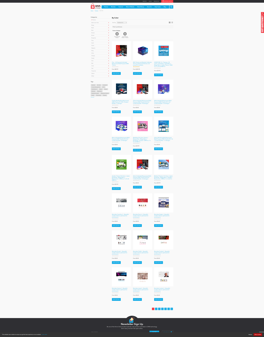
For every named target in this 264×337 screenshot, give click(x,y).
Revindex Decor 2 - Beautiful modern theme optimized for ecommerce (140, 216)
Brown (92, 35)
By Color (99, 85)
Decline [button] (250, 334)
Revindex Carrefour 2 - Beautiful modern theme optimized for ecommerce (120, 216)
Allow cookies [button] (258, 334)
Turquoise (93, 70)
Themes (94, 19)
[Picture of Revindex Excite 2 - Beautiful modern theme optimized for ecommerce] (121, 239)
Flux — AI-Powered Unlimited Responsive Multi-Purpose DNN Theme (120, 64)
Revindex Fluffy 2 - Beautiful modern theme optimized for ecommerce (140, 253)
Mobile (105, 89)
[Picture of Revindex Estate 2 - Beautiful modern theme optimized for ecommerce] (163, 202)
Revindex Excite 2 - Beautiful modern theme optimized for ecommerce (119, 253)
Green (92, 45)
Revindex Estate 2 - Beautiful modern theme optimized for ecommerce (161, 216)
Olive (92, 53)
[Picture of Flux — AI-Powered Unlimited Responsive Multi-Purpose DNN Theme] (121, 50)
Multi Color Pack (95, 22)
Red (92, 63)
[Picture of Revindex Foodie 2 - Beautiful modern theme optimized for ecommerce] (163, 239)
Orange (93, 55)
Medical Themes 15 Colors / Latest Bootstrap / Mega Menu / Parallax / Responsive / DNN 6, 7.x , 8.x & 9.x (163, 177)
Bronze (93, 32)
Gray (92, 40)
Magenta (93, 48)
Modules (93, 91)
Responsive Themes (104, 93)
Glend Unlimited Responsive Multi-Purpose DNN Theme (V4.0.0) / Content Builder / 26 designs (142, 177)
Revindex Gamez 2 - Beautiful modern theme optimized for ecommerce (119, 290)
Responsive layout (95, 93)
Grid (169, 22)
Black (92, 27)
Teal (92, 68)
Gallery (100, 89)
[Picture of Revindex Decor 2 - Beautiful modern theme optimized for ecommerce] (142, 202)
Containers (105, 85)
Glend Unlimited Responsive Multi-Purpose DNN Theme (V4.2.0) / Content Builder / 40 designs (142, 102)
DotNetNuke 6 (94, 89)
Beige (92, 25)
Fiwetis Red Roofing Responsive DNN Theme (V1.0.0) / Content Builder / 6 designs (120, 102)
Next (168, 309)
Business (93, 85)
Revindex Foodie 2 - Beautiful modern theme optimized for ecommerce (162, 253)
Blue (92, 30)
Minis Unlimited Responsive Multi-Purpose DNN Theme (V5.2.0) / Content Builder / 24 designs (121, 139)
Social (93, 95)
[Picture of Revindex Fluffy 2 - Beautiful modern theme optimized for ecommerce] (142, 239)
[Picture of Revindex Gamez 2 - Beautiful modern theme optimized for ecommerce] (121, 276)
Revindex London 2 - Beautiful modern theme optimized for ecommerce (162, 290)
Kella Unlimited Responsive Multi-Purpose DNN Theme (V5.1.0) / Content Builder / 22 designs (163, 102)
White (92, 76)
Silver (92, 65)
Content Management (96, 87)
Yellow (92, 73)
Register (144, 1)
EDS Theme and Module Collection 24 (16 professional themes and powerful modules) (142, 64)
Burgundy (93, 37)
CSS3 (103, 87)
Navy (92, 50)
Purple (92, 58)
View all (92, 97)
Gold (92, 43)
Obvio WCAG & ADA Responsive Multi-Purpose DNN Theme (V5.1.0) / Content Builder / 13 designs (163, 139)
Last (171, 309)
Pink (92, 60)
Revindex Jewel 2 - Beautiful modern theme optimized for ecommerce (140, 290)
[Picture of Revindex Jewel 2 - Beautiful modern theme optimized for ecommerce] (142, 276)
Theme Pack (98, 95)
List (172, 22)
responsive (99, 91)
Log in (150, 1)
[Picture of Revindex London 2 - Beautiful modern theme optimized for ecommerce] (163, 276)
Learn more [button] (44, 334)
